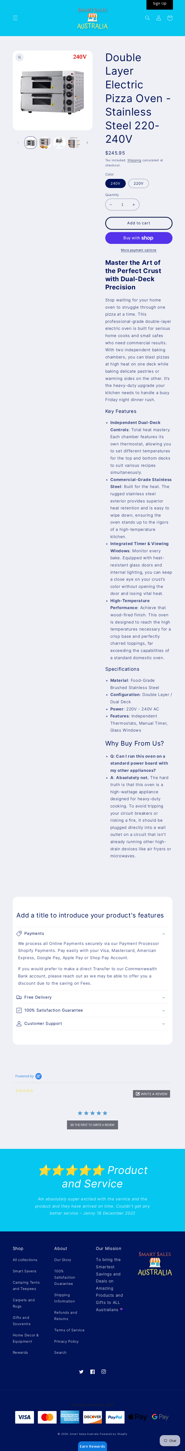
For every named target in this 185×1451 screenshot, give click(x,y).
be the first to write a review (92, 1125)
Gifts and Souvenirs (22, 1320)
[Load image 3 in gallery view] (59, 143)
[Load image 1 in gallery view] (31, 143)
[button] (15, 18)
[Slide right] (87, 142)
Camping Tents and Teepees (26, 1285)
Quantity (112, 195)
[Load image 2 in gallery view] (45, 143)
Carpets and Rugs (24, 1303)
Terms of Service (69, 1330)
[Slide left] (18, 142)
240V (115, 183)
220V (139, 183)
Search (60, 1352)
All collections (25, 1260)
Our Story (62, 1260)
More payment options (139, 250)
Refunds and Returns (65, 1315)
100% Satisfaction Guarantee (64, 1277)
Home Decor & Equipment (26, 1338)
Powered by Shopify (113, 1434)
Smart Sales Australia (84, 1434)
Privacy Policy (66, 1341)
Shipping (134, 160)
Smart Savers (25, 1271)
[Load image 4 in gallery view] (74, 143)
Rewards (20, 1352)
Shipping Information (64, 1298)
